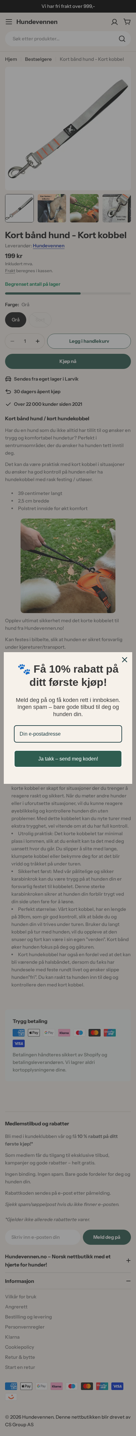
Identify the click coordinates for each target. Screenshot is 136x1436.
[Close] (124, 659)
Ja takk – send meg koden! (68, 758)
